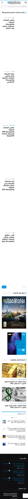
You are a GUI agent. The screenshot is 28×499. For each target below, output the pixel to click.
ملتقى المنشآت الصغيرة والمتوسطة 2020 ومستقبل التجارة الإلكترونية (8, 131)
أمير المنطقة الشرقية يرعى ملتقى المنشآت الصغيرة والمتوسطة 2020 (8, 185)
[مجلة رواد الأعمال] (14, 2)
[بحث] (2, 2)
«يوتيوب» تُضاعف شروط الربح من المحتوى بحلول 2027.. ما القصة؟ (18, 465)
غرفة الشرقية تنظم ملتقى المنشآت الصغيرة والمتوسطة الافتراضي (8, 77)
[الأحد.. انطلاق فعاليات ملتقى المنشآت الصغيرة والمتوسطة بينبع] (20, 257)
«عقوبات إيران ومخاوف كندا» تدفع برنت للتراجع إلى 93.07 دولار (16, 421)
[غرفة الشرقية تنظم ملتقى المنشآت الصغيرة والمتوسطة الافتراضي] (20, 96)
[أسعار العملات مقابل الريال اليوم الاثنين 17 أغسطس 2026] (14, 394)
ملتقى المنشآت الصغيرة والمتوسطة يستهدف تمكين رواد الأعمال (8, 24)
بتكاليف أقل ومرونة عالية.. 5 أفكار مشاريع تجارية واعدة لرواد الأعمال (17, 480)
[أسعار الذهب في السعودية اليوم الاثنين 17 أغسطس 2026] (14, 370)
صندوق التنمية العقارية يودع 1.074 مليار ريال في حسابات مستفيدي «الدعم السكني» (16, 429)
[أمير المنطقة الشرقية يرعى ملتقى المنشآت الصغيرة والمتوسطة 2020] (20, 203)
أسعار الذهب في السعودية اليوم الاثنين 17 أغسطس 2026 (15, 382)
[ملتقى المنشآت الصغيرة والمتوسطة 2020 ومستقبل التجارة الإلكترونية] (20, 149)
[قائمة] (26, 2)
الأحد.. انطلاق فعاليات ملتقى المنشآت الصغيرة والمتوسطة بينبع (8, 238)
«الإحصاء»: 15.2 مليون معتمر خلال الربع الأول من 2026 (16, 444)
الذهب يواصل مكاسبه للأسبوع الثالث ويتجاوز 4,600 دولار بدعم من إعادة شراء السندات (15, 437)
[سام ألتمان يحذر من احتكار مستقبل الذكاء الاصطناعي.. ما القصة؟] (22, 495)
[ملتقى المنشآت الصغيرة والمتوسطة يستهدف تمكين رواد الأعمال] (20, 42)
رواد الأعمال (24, 6)
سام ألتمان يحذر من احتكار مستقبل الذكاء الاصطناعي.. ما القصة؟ (10, 495)
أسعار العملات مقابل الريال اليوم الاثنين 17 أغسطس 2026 (15, 406)
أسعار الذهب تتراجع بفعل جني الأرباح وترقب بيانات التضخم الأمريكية (18, 472)
